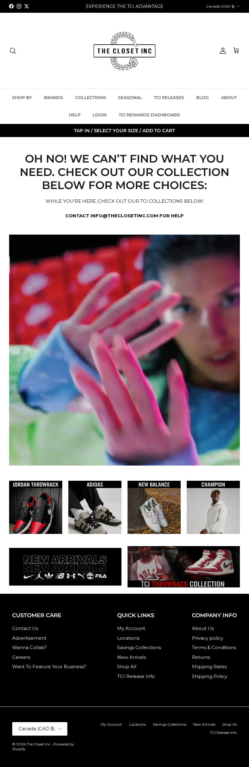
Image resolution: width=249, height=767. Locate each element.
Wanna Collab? (29, 647)
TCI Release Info (136, 676)
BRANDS (53, 97)
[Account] (222, 50)
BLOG (202, 97)
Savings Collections (139, 647)
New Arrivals (131, 657)
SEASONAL (130, 97)
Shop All (126, 666)
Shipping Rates (209, 666)
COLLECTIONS (90, 97)
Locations (128, 638)
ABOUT (229, 97)
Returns (201, 657)
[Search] (12, 50)
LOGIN (100, 115)
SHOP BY (22, 97)
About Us (203, 628)
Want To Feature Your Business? (49, 666)
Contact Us (25, 628)
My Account (131, 628)
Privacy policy (207, 638)
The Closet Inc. (38, 744)
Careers (21, 657)
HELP (74, 115)
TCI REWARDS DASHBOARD (149, 115)
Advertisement (29, 638)
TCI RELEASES (169, 97)
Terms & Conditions (214, 647)
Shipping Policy (209, 676)
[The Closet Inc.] (124, 51)
